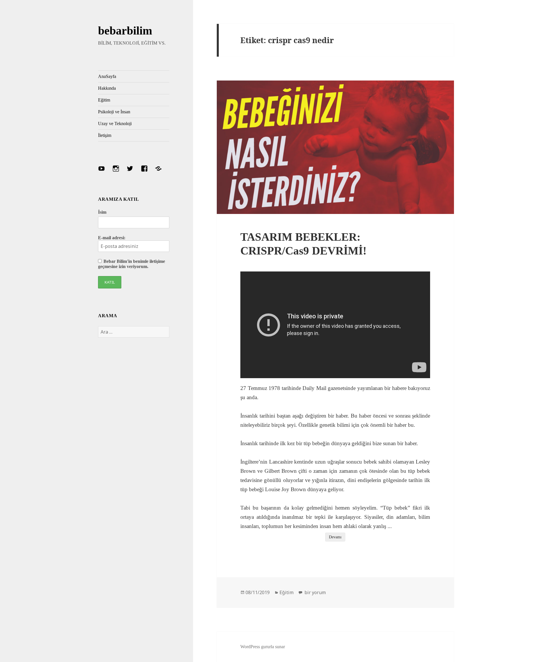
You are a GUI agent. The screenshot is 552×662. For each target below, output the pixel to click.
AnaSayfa (107, 76)
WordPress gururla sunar (262, 646)
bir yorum (314, 592)
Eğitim (104, 99)
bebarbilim (125, 30)
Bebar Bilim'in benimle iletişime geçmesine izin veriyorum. (131, 264)
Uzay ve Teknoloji (115, 123)
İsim (102, 212)
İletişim (104, 135)
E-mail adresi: (111, 237)
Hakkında (107, 88)
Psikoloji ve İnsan (114, 111)
